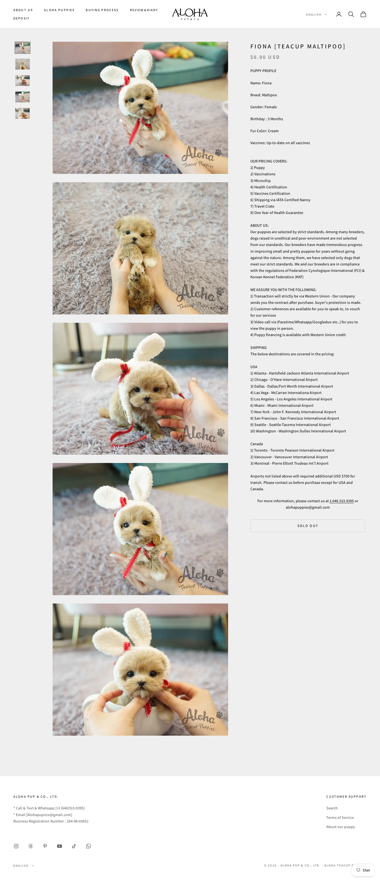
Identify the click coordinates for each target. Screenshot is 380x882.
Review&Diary (144, 10)
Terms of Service (340, 817)
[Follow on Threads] (30, 846)
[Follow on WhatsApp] (88, 846)
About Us (23, 10)
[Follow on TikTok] (74, 846)
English (314, 14)
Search (332, 807)
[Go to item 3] (22, 81)
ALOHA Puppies (59, 10)
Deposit (21, 18)
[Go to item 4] (22, 97)
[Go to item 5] (22, 113)
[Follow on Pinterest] (45, 846)
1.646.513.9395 (342, 500)
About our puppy (340, 826)
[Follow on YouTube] (59, 846)
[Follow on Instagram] (16, 846)
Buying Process (102, 10)
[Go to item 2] (22, 64)
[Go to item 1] (22, 48)
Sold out (308, 525)
